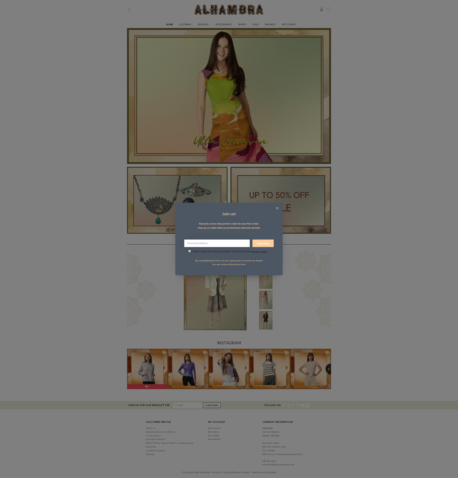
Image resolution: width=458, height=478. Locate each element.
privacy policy (259, 251)
